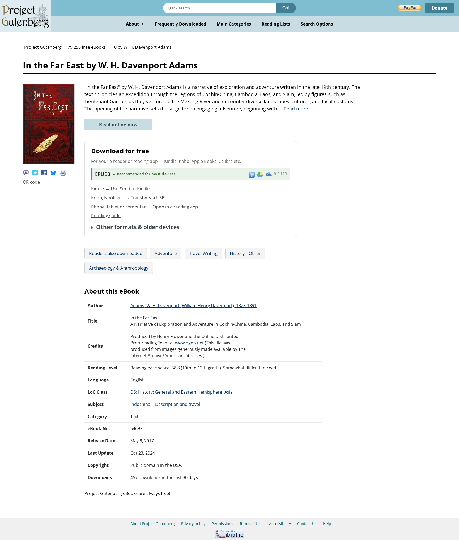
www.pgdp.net (189, 343)
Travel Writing (203, 253)
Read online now (118, 124)
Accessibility (280, 523)
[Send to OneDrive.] (268, 174)
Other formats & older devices (137, 227)
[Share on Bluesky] (53, 172)
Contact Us (306, 523)
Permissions (222, 523)
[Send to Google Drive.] (260, 174)
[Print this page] (63, 172)
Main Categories (234, 24)
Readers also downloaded (115, 253)
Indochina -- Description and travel (165, 404)
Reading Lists (276, 24)
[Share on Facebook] (44, 172)
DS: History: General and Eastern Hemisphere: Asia (181, 392)
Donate (439, 8)
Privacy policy (193, 523)
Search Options (317, 24)
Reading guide (106, 215)
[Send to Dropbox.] (252, 174)
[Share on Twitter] (35, 172)
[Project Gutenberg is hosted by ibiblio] (229, 536)
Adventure (166, 253)
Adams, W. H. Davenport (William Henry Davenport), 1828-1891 (193, 305)
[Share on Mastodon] (26, 172)
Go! (286, 8)
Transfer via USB (148, 198)
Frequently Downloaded (180, 24)
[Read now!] (49, 162)
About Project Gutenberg (152, 523)
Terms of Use (251, 523)
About (135, 24)
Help (327, 523)
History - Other (245, 253)
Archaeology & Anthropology (118, 268)
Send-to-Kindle (135, 189)
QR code (31, 182)
